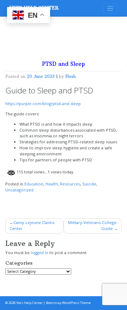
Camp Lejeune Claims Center (32, 225)
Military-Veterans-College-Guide (93, 225)
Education (33, 183)
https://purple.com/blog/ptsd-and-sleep (43, 103)
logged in (39, 252)
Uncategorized (19, 190)
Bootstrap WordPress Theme (68, 302)
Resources (70, 183)
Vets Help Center (29, 302)
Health (52, 183)
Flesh (70, 76)
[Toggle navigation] (110, 8)
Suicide (89, 183)
